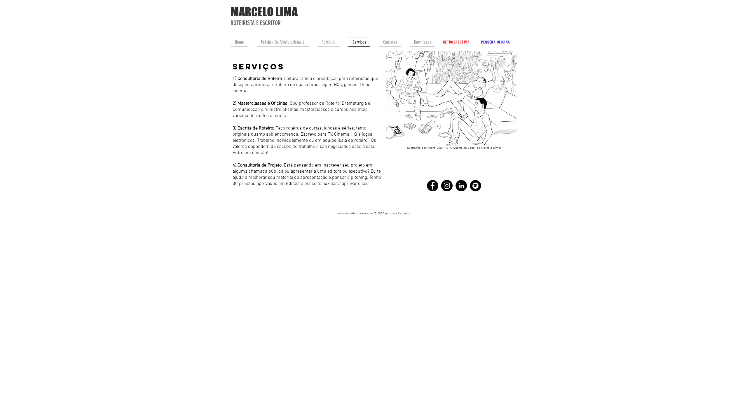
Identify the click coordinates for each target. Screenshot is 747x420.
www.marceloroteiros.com (355, 214)
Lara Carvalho (400, 214)
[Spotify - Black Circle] (475, 185)
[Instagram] (447, 185)
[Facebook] (432, 185)
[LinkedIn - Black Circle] (461, 185)
